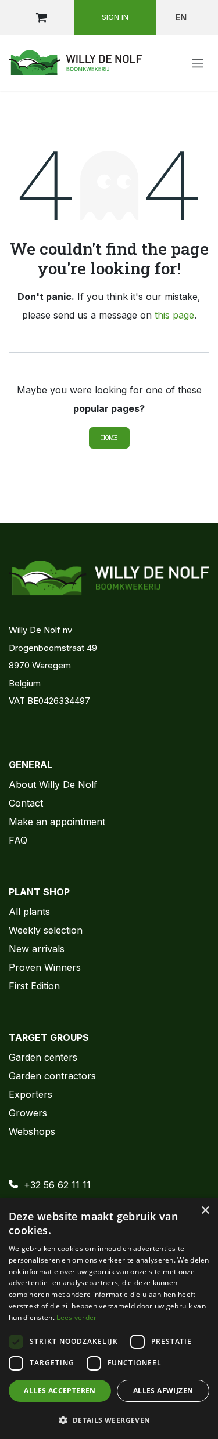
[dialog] (109, 1318)
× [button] (205, 1210)
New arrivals (37, 948)
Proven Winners (45, 967)
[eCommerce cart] (41, 17)
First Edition (34, 986)
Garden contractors (52, 1076)
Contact (26, 803)
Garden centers (43, 1057)
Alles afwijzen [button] (163, 1390)
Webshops (32, 1131)
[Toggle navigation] (197, 62)
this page (174, 315)
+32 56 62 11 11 (57, 1185)
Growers (28, 1113)
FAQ (18, 840)
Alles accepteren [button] (59, 1390)
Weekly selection (46, 930)
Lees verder (76, 1317)
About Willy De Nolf (53, 784)
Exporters (30, 1094)
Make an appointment (57, 821)
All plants (29, 911)
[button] (109, 1420)
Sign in (115, 16)
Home (109, 438)
